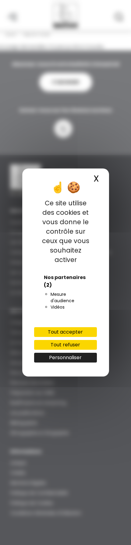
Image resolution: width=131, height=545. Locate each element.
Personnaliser (65, 357)
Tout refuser (65, 344)
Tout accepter (65, 331)
